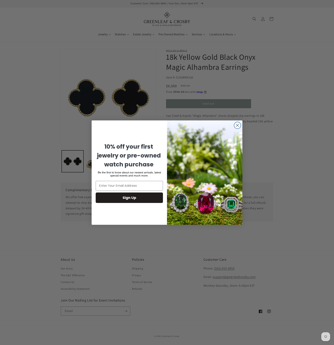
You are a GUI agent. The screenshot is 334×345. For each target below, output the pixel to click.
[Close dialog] (237, 125)
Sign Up (129, 197)
